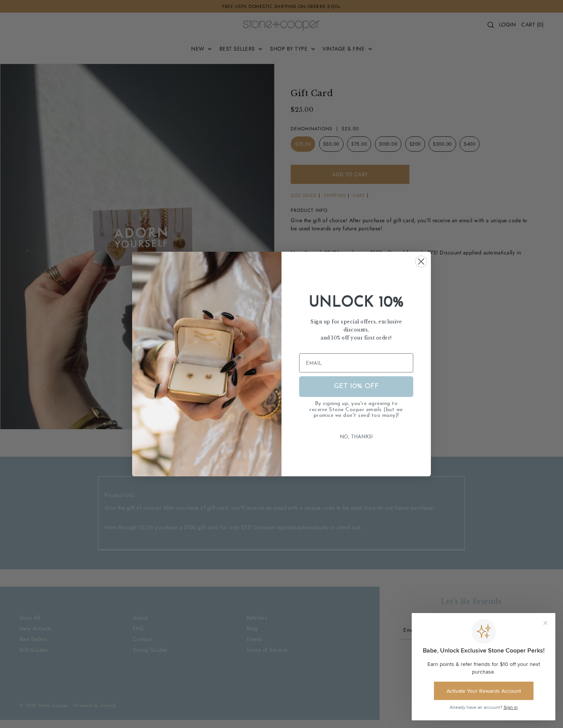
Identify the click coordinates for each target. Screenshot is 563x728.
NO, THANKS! (356, 437)
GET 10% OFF (356, 386)
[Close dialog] (421, 261)
